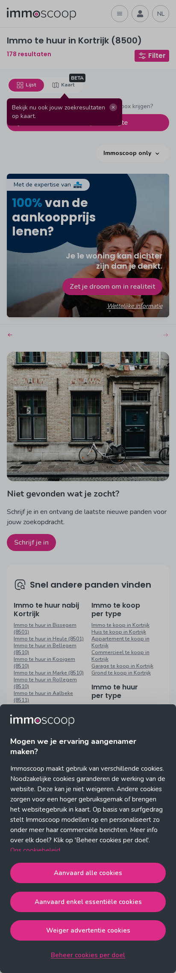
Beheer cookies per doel (88, 955)
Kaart (67, 84)
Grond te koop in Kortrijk (121, 672)
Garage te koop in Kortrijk (122, 666)
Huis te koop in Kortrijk (118, 632)
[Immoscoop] (41, 14)
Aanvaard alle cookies (88, 873)
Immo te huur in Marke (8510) (49, 672)
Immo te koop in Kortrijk (120, 625)
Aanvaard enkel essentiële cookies (88, 902)
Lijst (31, 84)
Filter (157, 55)
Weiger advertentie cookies (88, 930)
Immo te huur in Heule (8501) (49, 638)
